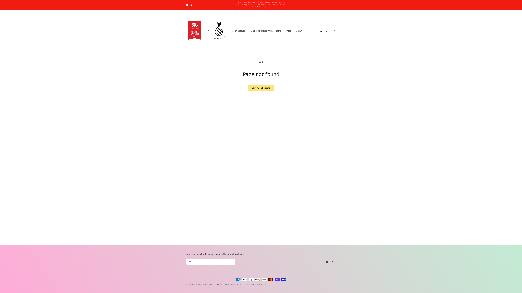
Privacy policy (234, 284)
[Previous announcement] (232, 4)
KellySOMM (196, 285)
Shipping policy (262, 284)
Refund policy (222, 284)
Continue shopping (261, 88)
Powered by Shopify (207, 285)
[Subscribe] (232, 262)
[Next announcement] (290, 4)
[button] (240, 31)
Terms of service (248, 284)
